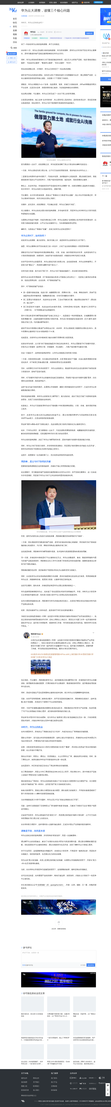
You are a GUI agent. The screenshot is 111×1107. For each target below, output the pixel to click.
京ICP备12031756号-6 (72, 1104)
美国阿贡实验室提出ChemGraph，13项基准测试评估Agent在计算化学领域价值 (32, 1039)
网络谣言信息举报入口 (28, 1095)
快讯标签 (54, 1090)
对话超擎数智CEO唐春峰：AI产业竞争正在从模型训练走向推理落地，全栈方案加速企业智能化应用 (84, 1039)
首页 (15, 18)
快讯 (15, 22)
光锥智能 (24, 16)
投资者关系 (25, 1090)
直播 (15, 30)
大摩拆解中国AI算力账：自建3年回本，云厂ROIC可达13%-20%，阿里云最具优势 (58, 1015)
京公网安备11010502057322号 (100, 1104)
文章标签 (54, 1086)
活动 (15, 42)
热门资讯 (54, 1078)
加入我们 (36, 1090)
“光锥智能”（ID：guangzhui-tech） (50, 885)
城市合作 (24, 1078)
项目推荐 (24, 1082)
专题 (15, 38)
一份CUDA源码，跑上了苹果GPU (58, 1039)
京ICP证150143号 (85, 1104)
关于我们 (36, 1082)
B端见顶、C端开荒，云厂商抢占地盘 (84, 1015)
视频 (15, 34)
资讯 (15, 26)
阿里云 (40, 1101)
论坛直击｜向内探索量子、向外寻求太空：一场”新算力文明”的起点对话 (32, 1062)
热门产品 (54, 1082)
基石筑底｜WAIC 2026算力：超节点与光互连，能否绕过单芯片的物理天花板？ (84, 1062)
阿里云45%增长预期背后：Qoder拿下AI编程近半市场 (58, 1062)
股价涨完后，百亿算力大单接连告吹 (32, 1015)
